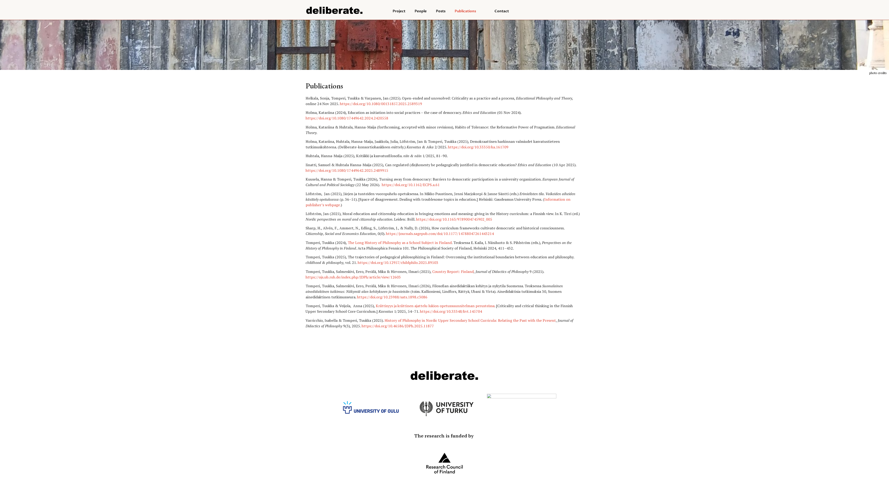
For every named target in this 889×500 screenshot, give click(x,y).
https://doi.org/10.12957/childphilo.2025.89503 (398, 262)
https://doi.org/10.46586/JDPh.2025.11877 (398, 325)
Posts (440, 11)
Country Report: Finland (453, 271)
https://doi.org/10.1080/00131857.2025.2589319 (381, 103)
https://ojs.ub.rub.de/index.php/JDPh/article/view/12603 (353, 277)
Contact (502, 11)
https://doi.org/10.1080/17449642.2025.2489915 (347, 170)
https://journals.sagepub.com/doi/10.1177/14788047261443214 (440, 233)
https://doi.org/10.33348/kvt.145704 (451, 311)
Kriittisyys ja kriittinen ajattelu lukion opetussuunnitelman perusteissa (435, 305)
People (421, 11)
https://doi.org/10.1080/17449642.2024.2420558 (347, 118)
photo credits (878, 73)
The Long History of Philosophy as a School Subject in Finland (400, 242)
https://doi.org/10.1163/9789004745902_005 (454, 219)
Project (399, 11)
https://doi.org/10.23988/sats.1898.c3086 (392, 297)
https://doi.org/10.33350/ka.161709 (478, 147)
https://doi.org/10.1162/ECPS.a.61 (411, 184)
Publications (465, 11)
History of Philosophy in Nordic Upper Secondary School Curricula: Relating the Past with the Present (470, 320)
